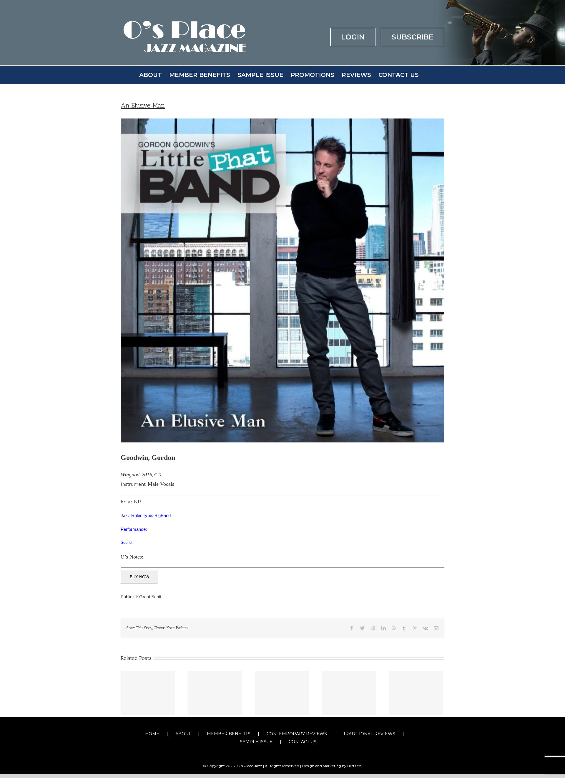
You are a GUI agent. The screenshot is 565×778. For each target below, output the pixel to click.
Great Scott (150, 596)
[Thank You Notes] (282, 693)
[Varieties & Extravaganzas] (148, 693)
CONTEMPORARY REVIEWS (297, 733)
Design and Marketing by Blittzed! (332, 766)
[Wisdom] (349, 693)
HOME (152, 733)
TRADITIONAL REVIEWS (369, 733)
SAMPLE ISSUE (256, 741)
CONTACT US (302, 741)
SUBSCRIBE (412, 37)
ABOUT (183, 733)
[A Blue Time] (416, 693)
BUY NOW (139, 576)
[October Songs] (215, 693)
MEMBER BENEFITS (228, 733)
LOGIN (353, 37)
